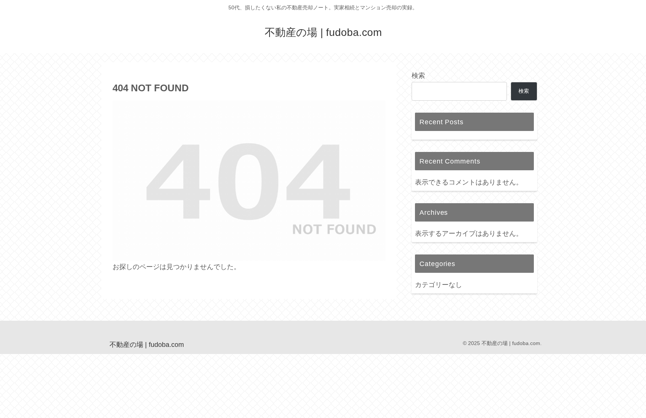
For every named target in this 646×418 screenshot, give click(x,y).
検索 (418, 75)
